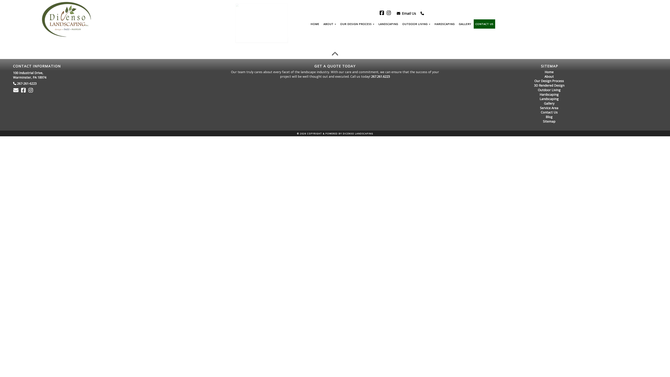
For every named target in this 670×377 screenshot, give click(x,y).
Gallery (465, 24)
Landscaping (388, 24)
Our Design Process (356, 24)
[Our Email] (16, 91)
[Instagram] (389, 13)
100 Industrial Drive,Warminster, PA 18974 (29, 75)
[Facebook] (382, 13)
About (328, 24)
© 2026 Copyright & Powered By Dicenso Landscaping (335, 133)
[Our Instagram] (31, 91)
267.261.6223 (380, 76)
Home (315, 24)
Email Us (408, 13)
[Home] (67, 19)
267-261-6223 (27, 83)
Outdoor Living (415, 24)
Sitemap (549, 121)
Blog (549, 117)
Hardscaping (444, 24)
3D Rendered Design (549, 85)
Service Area (549, 108)
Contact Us (484, 24)
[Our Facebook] (24, 91)
